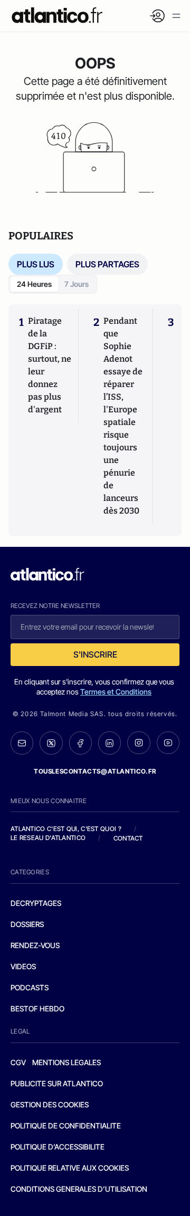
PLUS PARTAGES (107, 264)
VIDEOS (23, 966)
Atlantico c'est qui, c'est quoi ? (66, 829)
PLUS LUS (35, 264)
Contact (128, 838)
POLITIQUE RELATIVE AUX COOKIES (70, 1167)
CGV (18, 1062)
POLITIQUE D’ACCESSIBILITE (57, 1146)
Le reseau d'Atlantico (48, 838)
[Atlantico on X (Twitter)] (51, 743)
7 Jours (76, 283)
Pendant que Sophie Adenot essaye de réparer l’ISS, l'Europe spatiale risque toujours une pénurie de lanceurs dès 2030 (122, 416)
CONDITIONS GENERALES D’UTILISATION (79, 1188)
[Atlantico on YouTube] (168, 742)
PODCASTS (30, 987)
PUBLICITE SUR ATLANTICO (57, 1083)
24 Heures (34, 283)
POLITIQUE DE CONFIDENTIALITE (66, 1125)
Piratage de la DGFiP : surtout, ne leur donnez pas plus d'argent (49, 365)
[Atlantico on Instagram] (138, 742)
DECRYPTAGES (36, 903)
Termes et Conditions (115, 691)
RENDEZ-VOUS (35, 945)
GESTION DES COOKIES (50, 1104)
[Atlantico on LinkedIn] (109, 743)
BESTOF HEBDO (37, 1008)
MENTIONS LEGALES (66, 1062)
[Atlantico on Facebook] (80, 743)
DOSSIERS (27, 924)
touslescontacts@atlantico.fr (95, 771)
